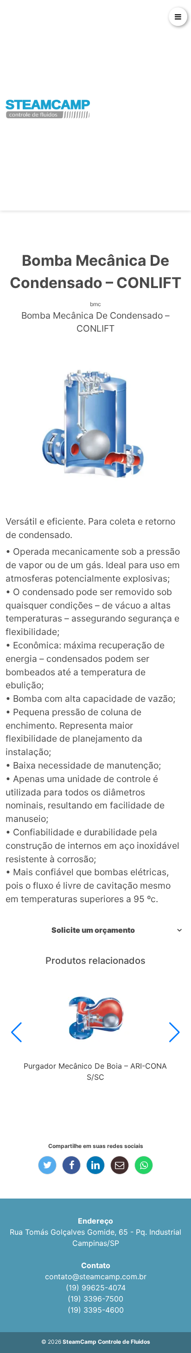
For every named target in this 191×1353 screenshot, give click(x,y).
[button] (16, 1032)
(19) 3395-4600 (96, 1310)
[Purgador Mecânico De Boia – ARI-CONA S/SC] (95, 1018)
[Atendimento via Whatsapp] (165, 1320)
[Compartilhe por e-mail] (119, 1165)
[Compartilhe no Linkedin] (95, 1165)
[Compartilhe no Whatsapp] (143, 1165)
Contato (95, 1265)
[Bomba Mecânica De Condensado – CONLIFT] (95, 425)
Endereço (95, 1220)
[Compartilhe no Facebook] (71, 1165)
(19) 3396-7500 (95, 1298)
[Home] (48, 109)
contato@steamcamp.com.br (95, 1276)
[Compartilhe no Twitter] (47, 1165)
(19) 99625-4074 (96, 1287)
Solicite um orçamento (93, 930)
